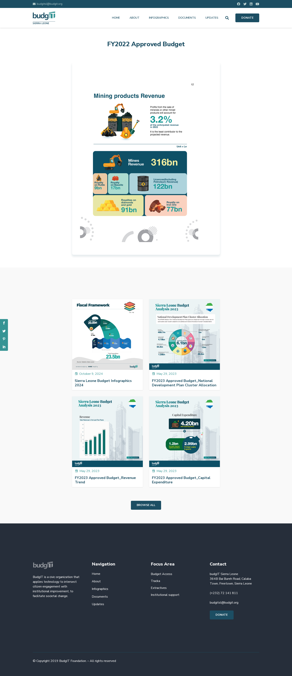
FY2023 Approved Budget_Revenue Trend (105, 480)
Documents (100, 596)
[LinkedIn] (251, 4)
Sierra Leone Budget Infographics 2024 (103, 383)
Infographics (100, 589)
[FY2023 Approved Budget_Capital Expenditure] (184, 431)
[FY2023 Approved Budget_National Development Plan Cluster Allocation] (184, 334)
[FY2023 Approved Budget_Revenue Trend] (107, 431)
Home (96, 574)
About (96, 581)
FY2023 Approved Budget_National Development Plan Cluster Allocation (184, 383)
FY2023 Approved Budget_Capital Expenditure (181, 480)
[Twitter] (245, 4)
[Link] (44, 18)
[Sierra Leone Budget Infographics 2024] (107, 334)
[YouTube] (257, 4)
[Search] (227, 17)
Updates (98, 604)
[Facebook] (238, 4)
